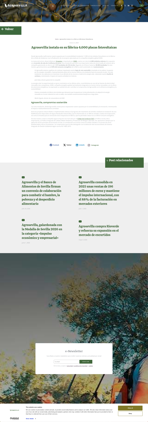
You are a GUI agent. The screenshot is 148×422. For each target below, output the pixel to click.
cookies (91, 366)
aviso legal (70, 366)
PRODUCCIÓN (95, 5)
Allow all (130, 408)
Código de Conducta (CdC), (86, 119)
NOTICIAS (106, 5)
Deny (130, 413)
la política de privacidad (80, 366)
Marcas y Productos (81, 5)
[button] (54, 145)
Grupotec (59, 61)
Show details (30, 418)
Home (56, 39)
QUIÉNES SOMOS (66, 5)
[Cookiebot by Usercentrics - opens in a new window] (14, 418)
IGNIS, (75, 61)
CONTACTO (114, 5)
